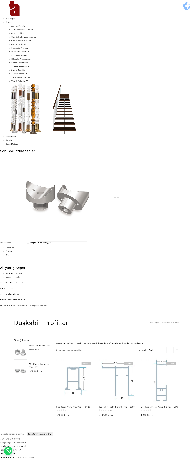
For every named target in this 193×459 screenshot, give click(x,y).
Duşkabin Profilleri (19, 48)
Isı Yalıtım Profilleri (20, 51)
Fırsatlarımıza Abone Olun (40, 434)
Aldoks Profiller (18, 26)
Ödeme (9, 251)
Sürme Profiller (18, 70)
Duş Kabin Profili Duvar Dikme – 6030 (117, 407)
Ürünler (9, 22)
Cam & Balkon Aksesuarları (23, 37)
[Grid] (169, 350)
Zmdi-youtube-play (37, 305)
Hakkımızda (11, 136)
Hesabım (10, 248)
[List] (176, 350)
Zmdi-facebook (8, 305)
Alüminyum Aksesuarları (22, 29)
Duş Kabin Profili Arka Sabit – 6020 (73, 407)
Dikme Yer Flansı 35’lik (39, 345)
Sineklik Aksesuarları (20, 66)
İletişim (9, 140)
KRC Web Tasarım (26, 457)
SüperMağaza (12, 144)
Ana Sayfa (10, 18)
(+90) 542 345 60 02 (10, 439)
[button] (149, 350)
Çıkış (8, 255)
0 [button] (2, 261)
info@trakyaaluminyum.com (13, 442)
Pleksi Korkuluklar (19, 62)
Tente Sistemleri (19, 74)
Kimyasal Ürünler (19, 55)
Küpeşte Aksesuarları (21, 59)
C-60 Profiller (17, 33)
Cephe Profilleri (18, 44)
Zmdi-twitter (22, 305)
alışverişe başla (13, 277)
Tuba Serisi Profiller (20, 77)
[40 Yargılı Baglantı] (57, 197)
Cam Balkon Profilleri (21, 40)
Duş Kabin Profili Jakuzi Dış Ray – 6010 (159, 407)
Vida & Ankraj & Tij (20, 81)
